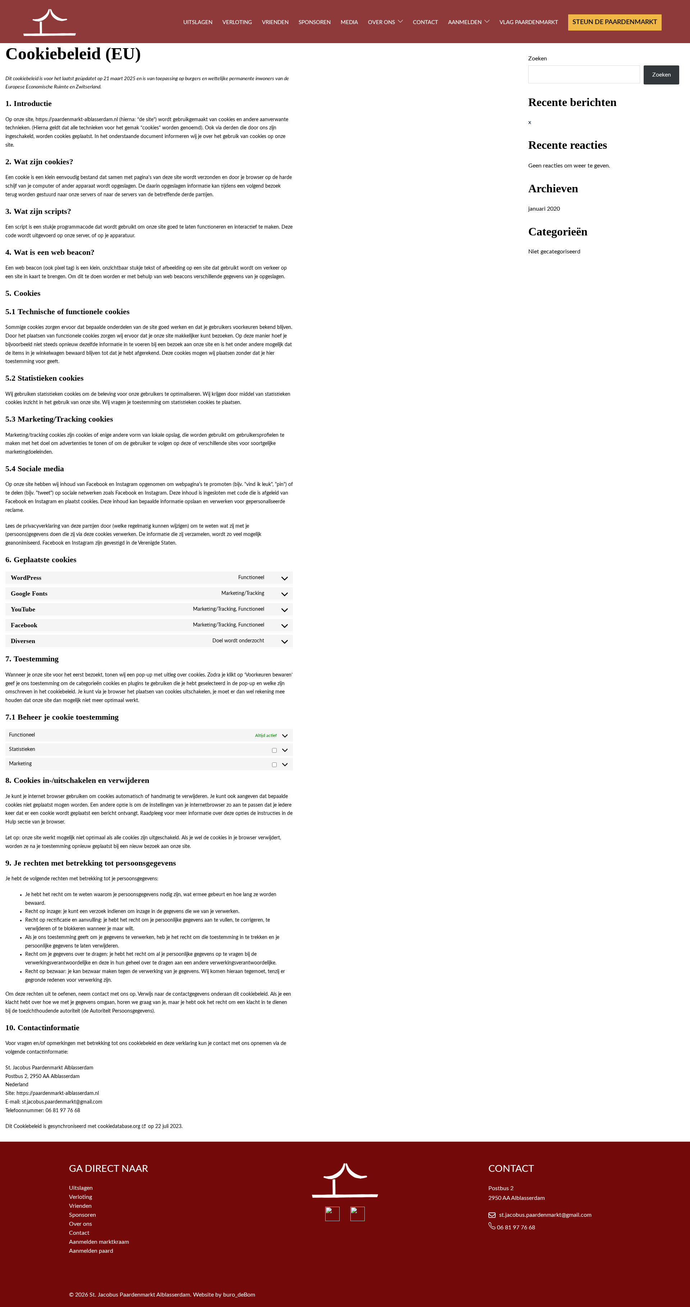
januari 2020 (544, 209)
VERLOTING (237, 22)
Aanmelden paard (91, 1251)
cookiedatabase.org (119, 1126)
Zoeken (537, 58)
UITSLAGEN (197, 22)
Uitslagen (81, 1188)
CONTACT (425, 22)
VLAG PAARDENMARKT (529, 22)
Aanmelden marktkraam (99, 1242)
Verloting (80, 1197)
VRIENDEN (275, 22)
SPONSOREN (315, 22)
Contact (79, 1233)
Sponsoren (82, 1215)
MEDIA (349, 22)
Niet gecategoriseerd (554, 251)
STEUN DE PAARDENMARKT (614, 22)
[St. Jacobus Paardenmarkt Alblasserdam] (49, 22)
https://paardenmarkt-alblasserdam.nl (77, 119)
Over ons (80, 1224)
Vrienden (80, 1206)
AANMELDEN (465, 22)
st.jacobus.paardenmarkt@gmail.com (545, 1215)
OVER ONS (381, 22)
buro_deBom (239, 1295)
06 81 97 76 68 (515, 1227)
